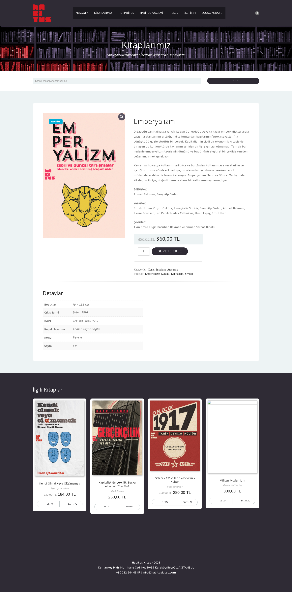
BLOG (175, 13)
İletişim (190, 13)
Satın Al (72, 504)
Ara (234, 80)
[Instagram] (153, 551)
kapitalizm (177, 273)
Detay (50, 504)
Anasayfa (82, 13)
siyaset (189, 273)
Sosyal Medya (211, 13)
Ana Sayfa (113, 55)
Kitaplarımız (103, 13)
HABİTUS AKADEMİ (152, 13)
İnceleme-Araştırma (153, 55)
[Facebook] (138, 551)
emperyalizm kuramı (157, 273)
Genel (151, 269)
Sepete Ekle (170, 251)
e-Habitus (127, 13)
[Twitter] (146, 551)
